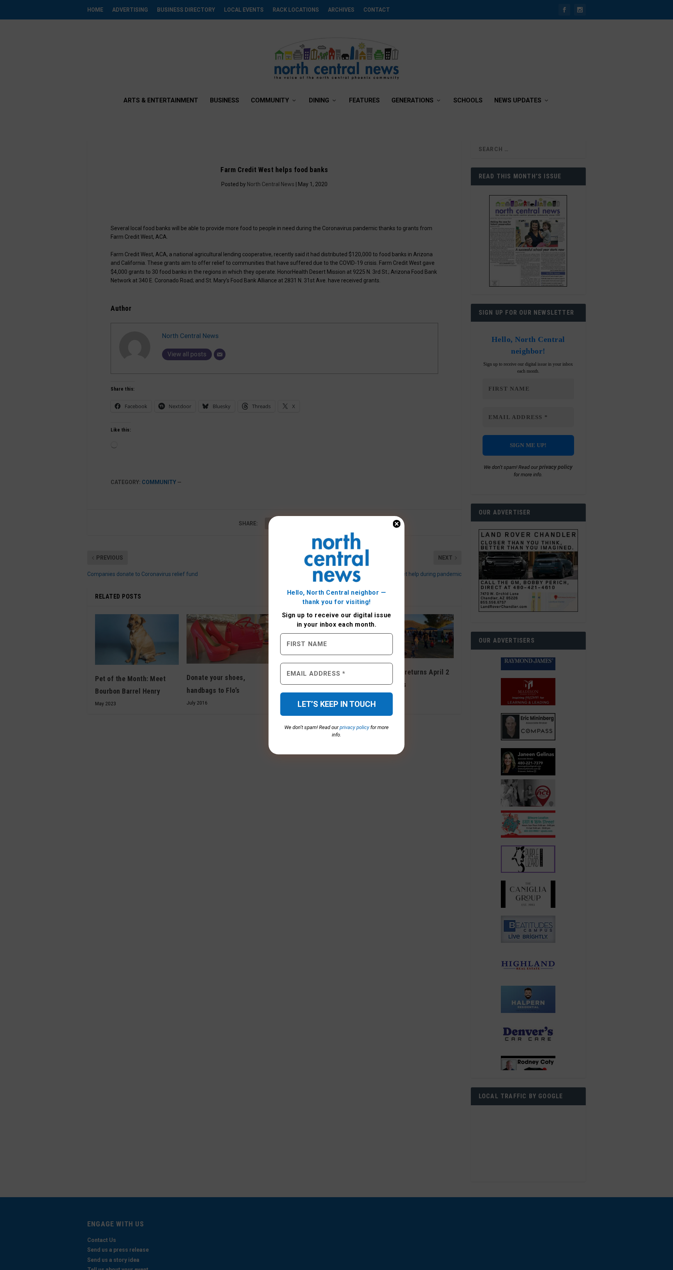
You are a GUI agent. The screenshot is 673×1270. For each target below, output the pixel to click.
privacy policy (354, 727)
